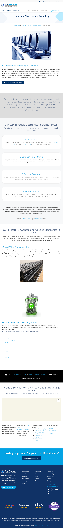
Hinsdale (23, 128)
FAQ (36, 481)
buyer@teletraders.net (23, 429)
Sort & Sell (24, 476)
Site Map (49, 481)
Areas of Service (37, 25)
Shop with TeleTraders (8, 487)
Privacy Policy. (38, 525)
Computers (8, 341)
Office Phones (8, 335)
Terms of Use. (44, 525)
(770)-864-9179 (51, 484)
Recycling (24, 481)
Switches (7, 352)
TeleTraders (8, 5)
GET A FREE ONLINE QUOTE (31, 458)
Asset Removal (25, 478)
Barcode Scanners (10, 339)
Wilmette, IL (52, 428)
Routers (7, 337)
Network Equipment (10, 354)
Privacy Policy (50, 474)
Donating (24, 483)
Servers (7, 350)
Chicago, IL (51, 427)
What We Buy (25, 474)
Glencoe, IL (51, 433)
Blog (36, 476)
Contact (37, 478)
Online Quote (27, 144)
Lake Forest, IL (52, 430)
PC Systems (8, 358)
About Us (37, 474)
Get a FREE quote (37, 374)
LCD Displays (8, 343)
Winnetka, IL (52, 432)
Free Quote (38, 219)
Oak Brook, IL (52, 435)
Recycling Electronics (26, 25)
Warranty (49, 478)
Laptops (14, 341)
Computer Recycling (39, 430)
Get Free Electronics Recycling (13, 82)
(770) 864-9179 (26, 219)
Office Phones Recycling (40, 429)
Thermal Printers (9, 356)
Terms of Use (50, 476)
